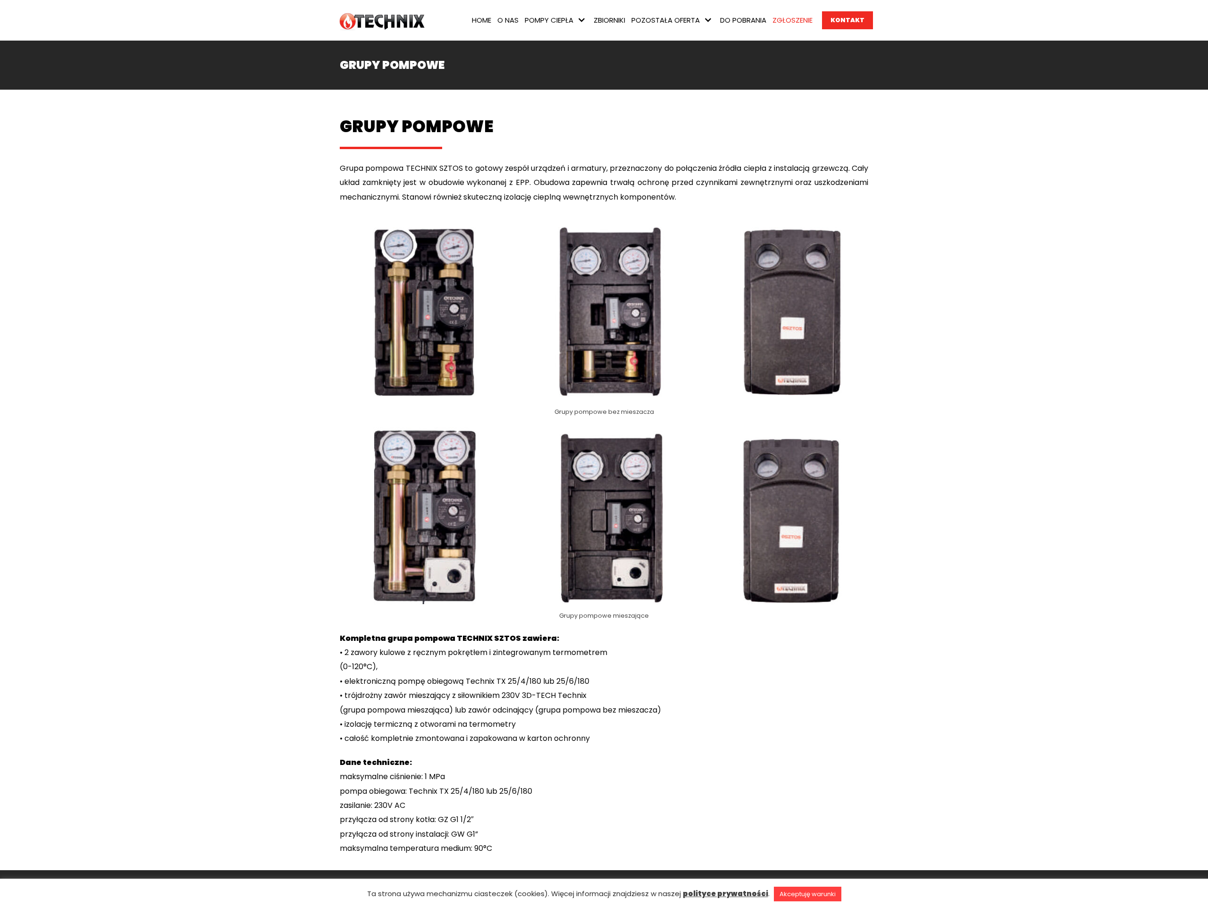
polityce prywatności (725, 894)
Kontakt (847, 20)
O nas (508, 20)
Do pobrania (743, 20)
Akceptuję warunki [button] (808, 894)
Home (481, 20)
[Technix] (384, 20)
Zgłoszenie (792, 20)
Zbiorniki (609, 20)
